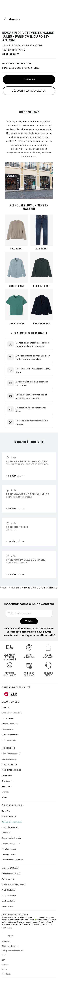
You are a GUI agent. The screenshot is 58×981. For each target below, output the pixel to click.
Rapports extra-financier (11, 838)
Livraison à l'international (12, 713)
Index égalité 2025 (9, 854)
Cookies (5, 965)
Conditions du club (9, 764)
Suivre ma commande (10, 724)
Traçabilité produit (9, 849)
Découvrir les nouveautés (29, 91)
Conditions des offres (10, 946)
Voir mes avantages (9, 759)
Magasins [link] (14, 19)
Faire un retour (7, 718)
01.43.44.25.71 (10, 54)
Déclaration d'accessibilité (12, 860)
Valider (29, 621)
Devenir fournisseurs (10, 827)
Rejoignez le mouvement (12, 822)
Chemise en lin (7, 781)
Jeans (4, 797)
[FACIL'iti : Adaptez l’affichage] (11, 694)
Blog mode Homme (9, 816)
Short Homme (7, 776)
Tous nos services (9, 740)
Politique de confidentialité (12, 951)
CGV (3, 955)
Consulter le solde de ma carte (13, 884)
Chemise (5, 792)
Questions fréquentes (10, 734)
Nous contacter (8, 729)
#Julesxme (6, 941)
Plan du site (6, 974)
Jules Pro (6, 811)
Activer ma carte (8, 879)
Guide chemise (8, 906)
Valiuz (4, 969)
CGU (4, 960)
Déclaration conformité (10, 843)
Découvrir (7, 927)
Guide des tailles (8, 901)
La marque (6, 833)
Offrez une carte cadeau (11, 873)
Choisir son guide (9, 895)
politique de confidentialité (38, 635)
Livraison (5, 707)
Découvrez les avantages (11, 754)
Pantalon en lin (8, 786)
